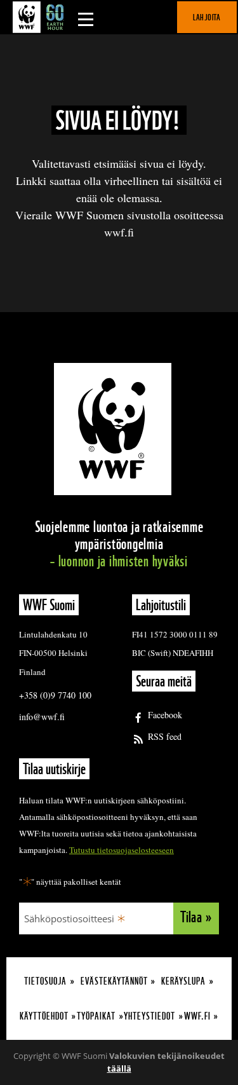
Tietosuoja (45, 981)
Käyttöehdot (44, 1016)
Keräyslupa (183, 981)
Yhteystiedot (149, 1016)
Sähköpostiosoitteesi (69, 918)
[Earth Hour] (41, 17)
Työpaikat (96, 1016)
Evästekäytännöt (114, 981)
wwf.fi (197, 1016)
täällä (119, 1068)
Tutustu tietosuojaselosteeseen (121, 850)
